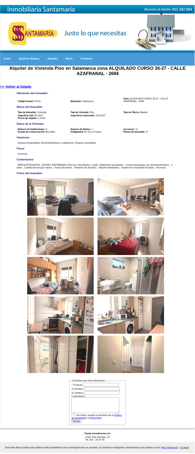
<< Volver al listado (15, 87)
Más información (169, 447)
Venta (69, 58)
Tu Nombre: (77, 389)
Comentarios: (78, 396)
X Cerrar (184, 447)
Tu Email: (77, 385)
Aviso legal (95, 418)
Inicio (7, 58)
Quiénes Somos (29, 58)
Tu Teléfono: (78, 393)
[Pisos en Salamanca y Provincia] (97, 51)
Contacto (87, 58)
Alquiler (52, 58)
